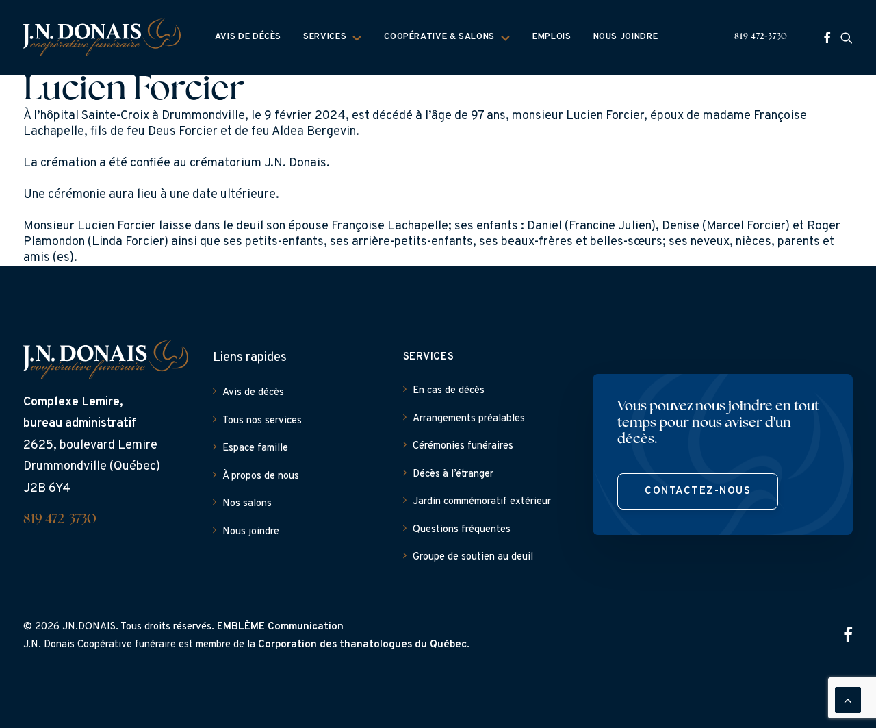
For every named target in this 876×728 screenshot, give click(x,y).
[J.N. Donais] (102, 37)
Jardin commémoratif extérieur (482, 501)
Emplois (551, 37)
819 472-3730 (761, 36)
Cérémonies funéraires (463, 446)
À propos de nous (260, 476)
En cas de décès (449, 390)
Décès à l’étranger (453, 474)
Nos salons (247, 503)
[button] (827, 37)
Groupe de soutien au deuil (473, 557)
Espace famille (255, 448)
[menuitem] (248, 37)
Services (324, 37)
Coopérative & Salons (439, 37)
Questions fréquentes (462, 529)
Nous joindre (625, 37)
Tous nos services (262, 420)
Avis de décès (248, 37)
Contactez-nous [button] (698, 491)
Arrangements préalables (469, 418)
